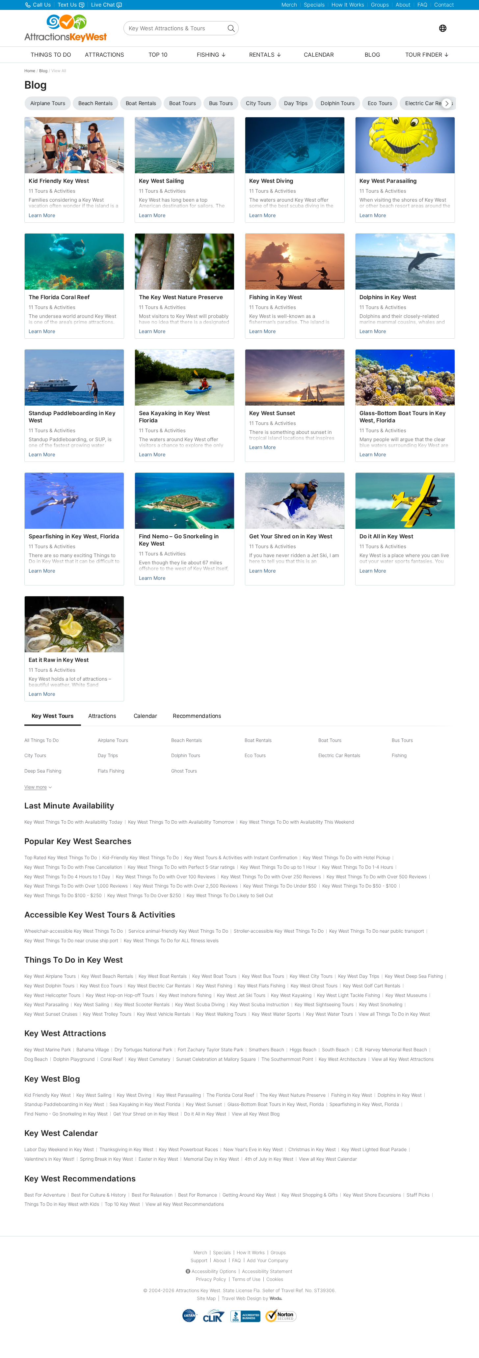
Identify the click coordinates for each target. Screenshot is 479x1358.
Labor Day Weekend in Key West (59, 1149)
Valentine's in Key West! (49, 1159)
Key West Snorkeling (380, 1004)
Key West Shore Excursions (372, 1195)
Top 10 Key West (122, 1204)
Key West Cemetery (149, 1059)
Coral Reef (111, 1059)
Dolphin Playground (74, 1059)
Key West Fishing (214, 985)
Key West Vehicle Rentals (163, 1014)
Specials (314, 4)
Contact (444, 4)
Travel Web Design (241, 1298)
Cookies (274, 1279)
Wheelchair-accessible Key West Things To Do (73, 931)
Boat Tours (329, 740)
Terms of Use (246, 1279)
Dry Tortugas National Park (143, 1049)
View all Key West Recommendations (185, 1204)
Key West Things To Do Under (280, 886)
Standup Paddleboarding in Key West (64, 1104)
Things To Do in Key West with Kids (61, 1204)
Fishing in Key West (275, 297)
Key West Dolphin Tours (49, 985)
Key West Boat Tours (214, 976)
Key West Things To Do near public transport (376, 931)
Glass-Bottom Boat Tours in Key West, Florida (275, 1104)
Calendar (319, 54)
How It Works (348, 4)
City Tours (35, 755)
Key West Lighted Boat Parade (374, 1149)
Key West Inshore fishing (185, 995)
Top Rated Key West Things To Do (60, 857)
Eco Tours (255, 755)
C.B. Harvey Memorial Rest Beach (391, 1049)
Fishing (399, 755)
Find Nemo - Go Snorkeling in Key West (66, 1114)
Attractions (104, 54)
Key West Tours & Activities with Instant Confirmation (240, 857)
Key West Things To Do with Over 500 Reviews (377, 876)
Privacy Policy (211, 1279)
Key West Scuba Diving (200, 1004)
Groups (380, 4)
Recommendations (197, 716)
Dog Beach (36, 1059)
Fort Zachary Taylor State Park (210, 1049)
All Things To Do (41, 740)
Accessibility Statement (267, 1271)
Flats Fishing (111, 771)
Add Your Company (267, 1260)
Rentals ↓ (265, 54)
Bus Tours (402, 740)
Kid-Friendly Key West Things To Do (140, 857)
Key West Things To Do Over (144, 895)
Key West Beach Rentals (107, 976)
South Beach (335, 1049)
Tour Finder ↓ (427, 54)
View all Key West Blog (255, 1114)
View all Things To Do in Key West (394, 1014)
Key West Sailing (161, 181)
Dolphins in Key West (387, 297)
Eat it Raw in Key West (59, 660)
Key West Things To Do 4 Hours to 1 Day (67, 876)
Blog (372, 54)
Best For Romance (197, 1195)
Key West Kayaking (291, 995)
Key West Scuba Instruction (259, 1004)
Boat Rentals (258, 740)
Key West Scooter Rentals (142, 1004)
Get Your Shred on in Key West (290, 536)
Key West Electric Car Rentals (159, 985)
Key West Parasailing (388, 181)
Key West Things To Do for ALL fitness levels (171, 940)
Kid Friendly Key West (59, 181)
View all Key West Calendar (328, 1159)
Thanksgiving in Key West (126, 1149)
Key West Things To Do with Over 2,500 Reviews (185, 886)
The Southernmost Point (287, 1059)
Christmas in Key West (312, 1149)
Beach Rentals (186, 740)
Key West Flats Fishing (261, 985)
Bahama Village (92, 1049)
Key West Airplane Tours (50, 976)
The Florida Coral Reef (59, 297)
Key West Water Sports (276, 1014)
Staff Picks (418, 1195)
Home (29, 70)
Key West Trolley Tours (107, 1014)
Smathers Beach (266, 1049)
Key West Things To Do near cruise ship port (71, 940)
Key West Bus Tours (263, 976)
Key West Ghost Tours (314, 985)
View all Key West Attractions (403, 1059)
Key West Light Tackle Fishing (348, 995)
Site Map (206, 1298)
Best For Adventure (45, 1195)
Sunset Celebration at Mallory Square (216, 1059)
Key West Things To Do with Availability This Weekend (297, 822)
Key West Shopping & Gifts (309, 1195)
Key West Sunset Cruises (50, 1014)
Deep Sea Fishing (42, 771)
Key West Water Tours (329, 1014)
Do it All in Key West (386, 536)
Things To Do (51, 54)
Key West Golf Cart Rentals (371, 985)
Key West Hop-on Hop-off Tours (120, 995)
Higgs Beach (303, 1049)
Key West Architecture (342, 1059)
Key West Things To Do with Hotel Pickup (346, 857)
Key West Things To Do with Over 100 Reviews (165, 876)
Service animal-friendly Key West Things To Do (178, 931)
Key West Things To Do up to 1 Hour (278, 867)
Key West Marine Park (47, 1049)
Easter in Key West (158, 1159)
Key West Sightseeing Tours (324, 1004)
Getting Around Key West (249, 1195)
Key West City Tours (311, 976)
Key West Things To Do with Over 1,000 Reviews (76, 886)
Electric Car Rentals (339, 755)
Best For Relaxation (152, 1195)
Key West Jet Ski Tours (241, 995)
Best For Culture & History (98, 1195)
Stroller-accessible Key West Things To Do (279, 931)
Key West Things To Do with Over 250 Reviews (271, 876)
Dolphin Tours (185, 755)
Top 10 (158, 54)
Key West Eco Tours (101, 985)
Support (199, 1260)
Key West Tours (53, 716)
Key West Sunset (272, 413)
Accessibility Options (214, 1271)
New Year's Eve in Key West (253, 1149)
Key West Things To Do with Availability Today (73, 822)
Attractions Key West (198, 1290)
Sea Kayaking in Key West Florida (145, 1104)
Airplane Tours (113, 740)
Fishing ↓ (211, 54)
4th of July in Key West (269, 1159)
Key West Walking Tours (221, 1014)
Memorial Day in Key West (211, 1159)
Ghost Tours (184, 771)
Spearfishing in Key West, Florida (74, 536)
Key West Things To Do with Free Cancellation (73, 867)
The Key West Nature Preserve (181, 297)
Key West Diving (271, 181)
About (403, 4)
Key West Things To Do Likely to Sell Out (230, 895)
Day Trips (108, 755)
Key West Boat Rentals (163, 976)
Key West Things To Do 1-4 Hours (357, 867)
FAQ (422, 4)
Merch (289, 4)
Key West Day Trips (358, 976)
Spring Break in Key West (106, 1159)
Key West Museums (406, 995)
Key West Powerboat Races (188, 1149)
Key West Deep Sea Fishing (414, 976)
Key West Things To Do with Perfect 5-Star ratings (181, 867)
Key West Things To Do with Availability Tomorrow (181, 822)
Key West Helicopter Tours (52, 995)
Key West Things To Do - (359, 886)
